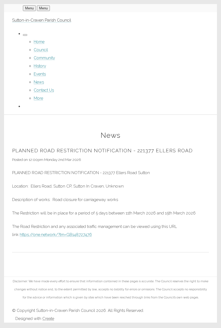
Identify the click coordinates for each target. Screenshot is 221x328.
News (39, 82)
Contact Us (44, 90)
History (40, 66)
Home (39, 41)
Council (41, 49)
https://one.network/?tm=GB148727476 (56, 234)
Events (40, 74)
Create (48, 318)
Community (44, 57)
